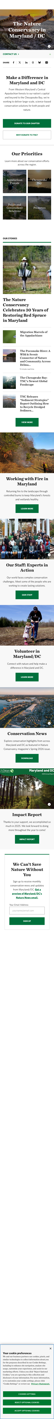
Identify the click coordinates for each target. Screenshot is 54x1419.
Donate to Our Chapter (27, 123)
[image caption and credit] (49, 554)
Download (27, 758)
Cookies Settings (26, 1394)
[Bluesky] (39, 63)
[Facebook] (13, 63)
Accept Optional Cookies (27, 1411)
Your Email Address (18, 904)
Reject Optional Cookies (27, 1402)
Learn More (27, 508)
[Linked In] (26, 63)
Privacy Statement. (40, 1384)
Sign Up (27, 921)
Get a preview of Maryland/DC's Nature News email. (27, 893)
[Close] (50, 1348)
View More (27, 422)
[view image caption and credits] (49, 45)
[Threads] (33, 63)
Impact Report (27, 839)
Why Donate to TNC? (27, 135)
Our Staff (27, 595)
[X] (20, 63)
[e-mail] (46, 63)
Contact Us (10, 54)
